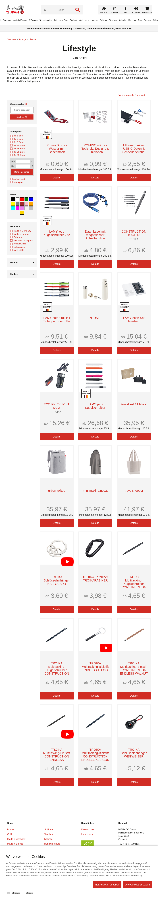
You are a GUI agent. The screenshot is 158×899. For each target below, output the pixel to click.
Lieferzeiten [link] (19, 247)
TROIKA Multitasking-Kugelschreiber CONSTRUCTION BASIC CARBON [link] (56, 670)
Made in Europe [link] (20, 20)
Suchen (20, 117)
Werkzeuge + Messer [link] (88, 20)
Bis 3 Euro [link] (18, 139)
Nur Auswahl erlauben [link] (107, 884)
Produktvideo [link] (19, 243)
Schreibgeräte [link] (45, 20)
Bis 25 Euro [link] (19, 152)
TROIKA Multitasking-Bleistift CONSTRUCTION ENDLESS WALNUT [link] (134, 668)
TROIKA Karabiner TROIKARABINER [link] (95, 578)
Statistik (29, 893)
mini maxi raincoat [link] (95, 490)
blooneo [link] (11, 829)
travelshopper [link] (134, 490)
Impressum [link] (87, 834)
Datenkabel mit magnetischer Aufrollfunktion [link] (95, 235)
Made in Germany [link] (22, 231)
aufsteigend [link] (19, 179)
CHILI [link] (10, 834)
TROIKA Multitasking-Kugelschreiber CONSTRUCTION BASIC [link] (134, 583)
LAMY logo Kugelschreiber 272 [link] (57, 233)
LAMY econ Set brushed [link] (134, 319)
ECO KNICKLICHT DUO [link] (56, 406)
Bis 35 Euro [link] (19, 155)
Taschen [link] (113, 20)
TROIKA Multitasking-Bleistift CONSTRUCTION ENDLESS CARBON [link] (95, 754)
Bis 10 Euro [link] (19, 145)
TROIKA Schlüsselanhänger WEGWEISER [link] (134, 753)
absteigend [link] (18, 182)
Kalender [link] (123, 20)
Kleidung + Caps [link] (61, 20)
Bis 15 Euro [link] (19, 148)
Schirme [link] (103, 20)
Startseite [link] (11, 39)
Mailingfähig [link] (19, 250)
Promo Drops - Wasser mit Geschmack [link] (57, 149)
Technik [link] (73, 20)
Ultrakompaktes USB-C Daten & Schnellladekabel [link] (133, 149)
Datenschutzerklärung (131, 875)
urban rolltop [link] (56, 490)
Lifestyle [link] (32, 39)
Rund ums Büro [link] (135, 20)
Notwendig (15, 893)
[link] (16, 10)
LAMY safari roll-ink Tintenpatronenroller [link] (56, 319)
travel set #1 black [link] (133, 404)
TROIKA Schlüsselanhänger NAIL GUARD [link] (57, 580)
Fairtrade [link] (17, 237)
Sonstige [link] (22, 39)
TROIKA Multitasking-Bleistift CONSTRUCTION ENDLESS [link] (56, 754)
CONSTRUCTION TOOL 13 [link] (134, 233)
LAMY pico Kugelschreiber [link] (95, 406)
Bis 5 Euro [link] (18, 142)
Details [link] (56, 177)
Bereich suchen (21, 172)
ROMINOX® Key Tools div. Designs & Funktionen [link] (95, 149)
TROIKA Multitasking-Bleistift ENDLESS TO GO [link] (95, 667)
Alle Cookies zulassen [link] (137, 884)
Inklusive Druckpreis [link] (23, 240)
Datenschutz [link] (87, 829)
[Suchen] (77, 9)
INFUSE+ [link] (95, 318)
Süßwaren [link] (33, 20)
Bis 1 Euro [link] (18, 135)
